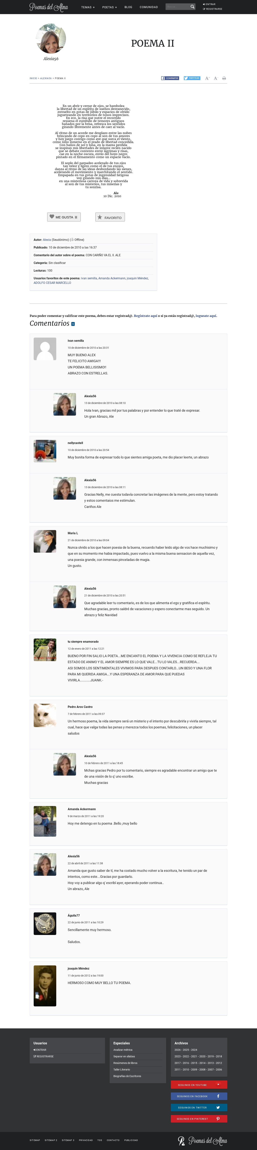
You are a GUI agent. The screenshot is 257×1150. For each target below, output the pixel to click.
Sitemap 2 (51, 1140)
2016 (186, 1063)
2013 (211, 1063)
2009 (194, 1069)
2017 (178, 1063)
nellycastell (75, 443)
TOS (99, 1140)
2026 (178, 1049)
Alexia (47, 240)
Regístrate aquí (145, 316)
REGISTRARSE (214, 9)
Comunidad (149, 7)
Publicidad (131, 1140)
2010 (186, 1069)
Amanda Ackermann (111, 278)
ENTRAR (210, 4)
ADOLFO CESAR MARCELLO (52, 283)
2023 (178, 1056)
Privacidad (86, 1140)
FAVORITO (113, 218)
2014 (202, 1063)
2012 (219, 1063)
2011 (178, 1069)
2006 (219, 1069)
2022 (186, 1056)
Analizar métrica (122, 1049)
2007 (211, 1069)
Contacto (113, 1140)
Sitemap (35, 1140)
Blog (128, 7)
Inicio (33, 78)
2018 (219, 1056)
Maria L (73, 533)
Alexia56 (46, 78)
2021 (194, 1056)
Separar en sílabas (124, 1056)
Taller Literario (121, 1069)
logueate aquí (206, 316)
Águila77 (74, 915)
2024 (194, 1049)
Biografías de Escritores (127, 1076)
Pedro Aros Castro (80, 707)
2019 (211, 1056)
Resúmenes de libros (125, 1063)
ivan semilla (89, 278)
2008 (202, 1069)
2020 (202, 1056)
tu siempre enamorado (83, 641)
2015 (194, 1063)
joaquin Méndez (137, 278)
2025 (186, 1049)
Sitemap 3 (68, 1140)
